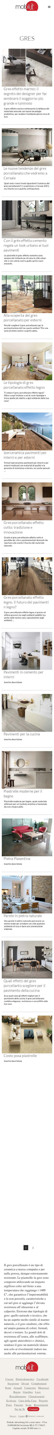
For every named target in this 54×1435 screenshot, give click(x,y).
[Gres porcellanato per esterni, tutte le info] (27, 307)
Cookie (21, 1416)
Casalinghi (43, 1379)
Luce (38, 1392)
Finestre (18, 1405)
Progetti (43, 1400)
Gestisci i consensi (36, 1416)
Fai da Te (20, 1409)
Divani (25, 1383)
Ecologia (11, 1400)
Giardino (28, 1392)
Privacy (13, 1416)
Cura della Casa (28, 1400)
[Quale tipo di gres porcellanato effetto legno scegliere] (27, 375)
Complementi (38, 1383)
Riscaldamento (17, 1396)
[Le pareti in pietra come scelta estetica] (27, 906)
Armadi (18, 1388)
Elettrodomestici (25, 1379)
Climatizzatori (36, 1396)
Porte (9, 1405)
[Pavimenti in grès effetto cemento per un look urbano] (27, 236)
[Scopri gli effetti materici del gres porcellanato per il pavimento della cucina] (27, 976)
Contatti (33, 1409)
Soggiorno (13, 1383)
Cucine (9, 1379)
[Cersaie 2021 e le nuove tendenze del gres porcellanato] (27, 162)
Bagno (17, 1392)
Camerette (30, 1388)
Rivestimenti (41, 1405)
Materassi (43, 1388)
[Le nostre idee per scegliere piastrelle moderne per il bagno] (27, 783)
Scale (29, 1405)
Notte (8, 1388)
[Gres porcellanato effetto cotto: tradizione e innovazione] (27, 518)
